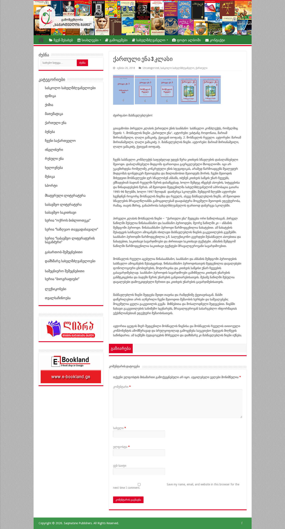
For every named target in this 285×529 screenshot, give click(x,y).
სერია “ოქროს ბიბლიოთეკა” (68, 220)
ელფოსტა (121, 446)
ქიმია (49, 105)
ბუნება (50, 132)
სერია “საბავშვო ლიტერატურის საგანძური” (70, 240)
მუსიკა (50, 177)
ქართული (201, 68)
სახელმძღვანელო (150, 40)
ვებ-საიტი (119, 465)
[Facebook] (242, 523)
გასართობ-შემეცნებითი (63, 252)
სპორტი (51, 186)
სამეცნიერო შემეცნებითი (64, 271)
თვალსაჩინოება (58, 298)
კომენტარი (122, 386)
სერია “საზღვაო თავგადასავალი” (71, 229)
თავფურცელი (41, 39)
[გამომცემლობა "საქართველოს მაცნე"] (66, 16)
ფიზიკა (50, 96)
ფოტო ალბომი (189, 40)
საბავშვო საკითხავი (60, 212)
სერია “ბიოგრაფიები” (62, 279)
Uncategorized (151, 68)
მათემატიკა (54, 114)
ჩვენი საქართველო (60, 141)
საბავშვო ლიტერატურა (63, 205)
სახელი (119, 428)
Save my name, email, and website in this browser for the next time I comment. (176, 486)
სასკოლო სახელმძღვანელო (177, 68)
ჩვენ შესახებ (63, 40)
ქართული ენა (55, 123)
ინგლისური (54, 150)
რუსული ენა (54, 159)
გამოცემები (118, 40)
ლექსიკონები (55, 289)
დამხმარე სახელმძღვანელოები (70, 261)
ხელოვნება (54, 168)
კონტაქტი (217, 40)
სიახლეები (90, 40)
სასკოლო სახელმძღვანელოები (70, 88)
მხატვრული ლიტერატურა (65, 196)
